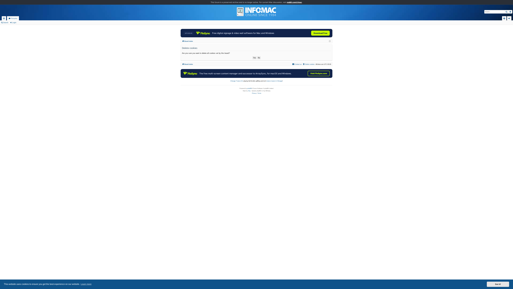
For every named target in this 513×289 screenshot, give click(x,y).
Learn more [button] (86, 284)
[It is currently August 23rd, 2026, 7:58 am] (330, 41)
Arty (249, 91)
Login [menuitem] (509, 18)
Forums (14, 18)
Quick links (4, 18)
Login (14, 23)
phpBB (249, 88)
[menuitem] (504, 18)
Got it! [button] (498, 284)
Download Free (320, 33)
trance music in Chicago (274, 81)
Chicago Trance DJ (236, 81)
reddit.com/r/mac (294, 2)
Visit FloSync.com (318, 73)
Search (5, 23)
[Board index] (256, 11)
